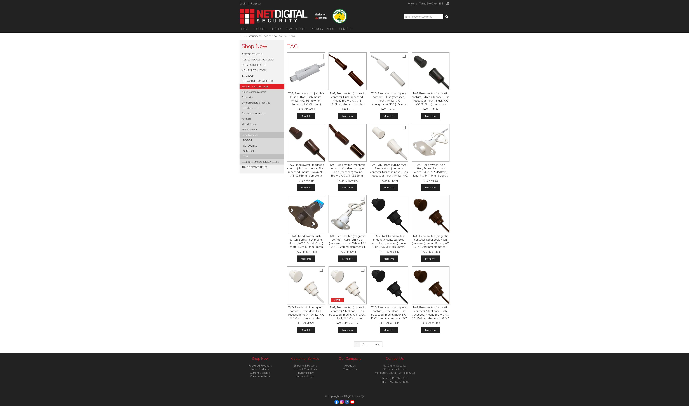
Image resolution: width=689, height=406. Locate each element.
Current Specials (260, 372)
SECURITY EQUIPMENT (259, 36)
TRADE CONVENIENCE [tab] (255, 167)
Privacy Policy (305, 372)
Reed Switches (280, 36)
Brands (276, 29)
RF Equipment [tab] (249, 129)
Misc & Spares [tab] (249, 124)
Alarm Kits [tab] (247, 97)
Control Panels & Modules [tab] (256, 102)
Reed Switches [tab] (250, 134)
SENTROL (248, 150)
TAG (245, 156)
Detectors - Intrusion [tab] (253, 113)
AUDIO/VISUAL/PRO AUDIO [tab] (258, 59)
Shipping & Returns (305, 365)
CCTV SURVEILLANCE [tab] (254, 64)
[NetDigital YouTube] (352, 401)
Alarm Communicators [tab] (254, 91)
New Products (296, 29)
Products (260, 29)
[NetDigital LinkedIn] (347, 401)
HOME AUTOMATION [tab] (254, 70)
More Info (306, 116)
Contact (345, 29)
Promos (317, 29)
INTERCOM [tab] (248, 75)
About (331, 29)
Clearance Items (260, 376)
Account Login (305, 376)
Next (377, 344)
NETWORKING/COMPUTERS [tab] (258, 81)
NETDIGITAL (250, 145)
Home (245, 29)
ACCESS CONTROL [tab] (253, 54)
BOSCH (247, 140)
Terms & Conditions (305, 369)
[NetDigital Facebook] (336, 401)
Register (256, 3)
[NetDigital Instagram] (342, 401)
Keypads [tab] (246, 118)
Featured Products (260, 365)
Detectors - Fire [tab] (250, 107)
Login (243, 3)
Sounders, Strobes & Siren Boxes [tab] (260, 161)
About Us (350, 365)
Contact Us (350, 369)
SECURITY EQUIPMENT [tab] (255, 86)
